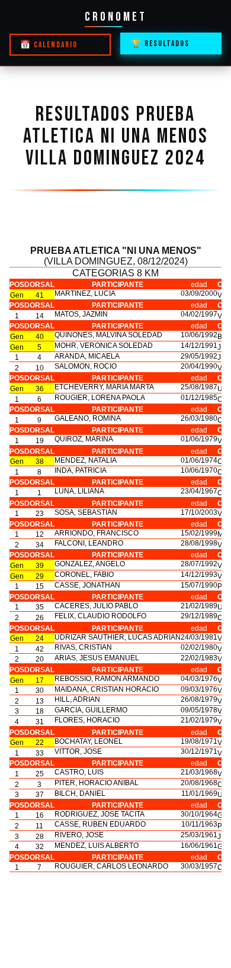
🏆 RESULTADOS (160, 44)
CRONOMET (116, 16)
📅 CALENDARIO (49, 45)
